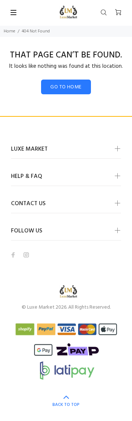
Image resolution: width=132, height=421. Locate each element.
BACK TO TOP (66, 404)
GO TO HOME (65, 87)
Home (9, 31)
